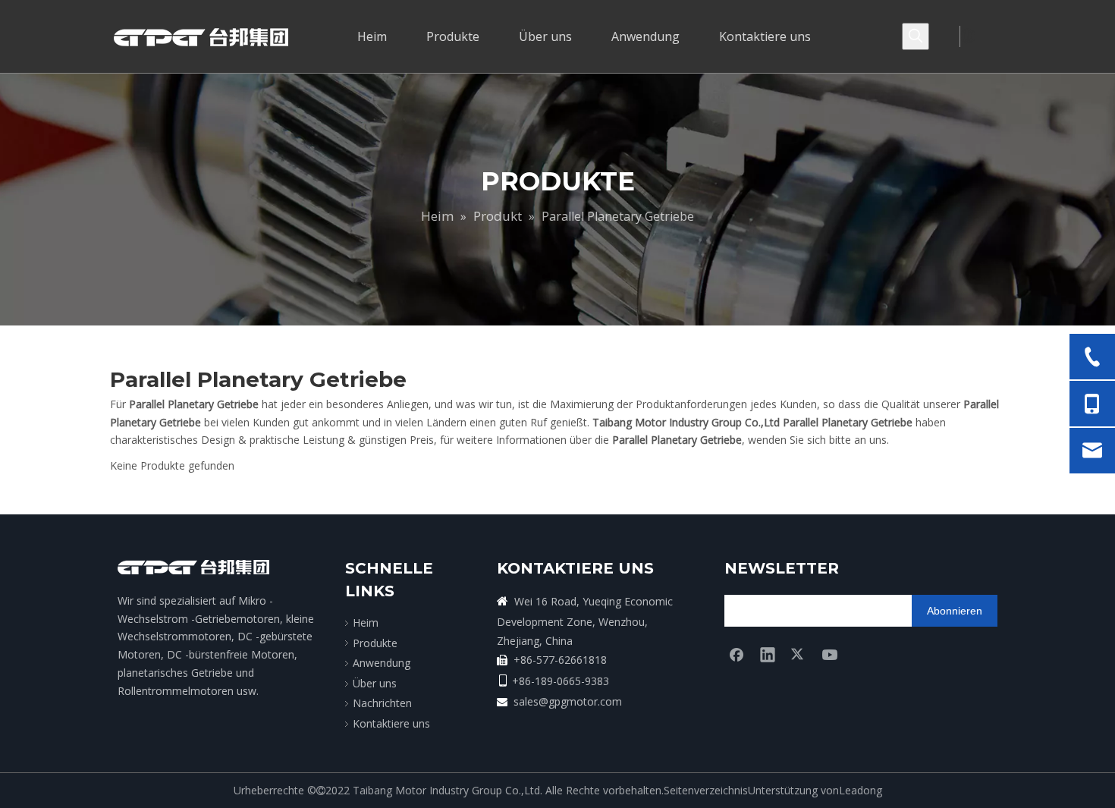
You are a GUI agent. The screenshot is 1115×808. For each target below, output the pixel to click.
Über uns (375, 683)
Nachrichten (382, 703)
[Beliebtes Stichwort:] (915, 36)
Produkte (375, 643)
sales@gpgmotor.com (568, 701)
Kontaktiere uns (391, 723)
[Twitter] (799, 654)
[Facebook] (736, 654)
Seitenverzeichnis (706, 790)
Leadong (860, 790)
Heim (365, 622)
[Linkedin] (767, 654)
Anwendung (381, 663)
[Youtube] (830, 654)
